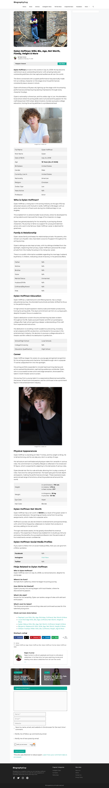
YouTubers (55, 772)
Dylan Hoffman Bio (35, 645)
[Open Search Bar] (93, 6)
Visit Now (45, 557)
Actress (37, 6)
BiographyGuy (21, 2)
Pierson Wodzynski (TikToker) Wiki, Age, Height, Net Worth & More (24, 678)
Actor (30, 6)
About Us (77, 770)
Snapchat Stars (69, 6)
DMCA (77, 772)
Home (24, 6)
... (25, 661)
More (86, 6)
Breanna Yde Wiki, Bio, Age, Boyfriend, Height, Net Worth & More (55, 678)
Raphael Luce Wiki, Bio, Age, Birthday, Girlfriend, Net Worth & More (42, 617)
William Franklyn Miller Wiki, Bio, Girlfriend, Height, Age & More (41, 629)
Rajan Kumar (22, 57)
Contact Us (78, 775)
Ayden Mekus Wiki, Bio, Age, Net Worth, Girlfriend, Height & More (42, 624)
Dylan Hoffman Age (22, 645)
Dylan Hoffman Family (49, 645)
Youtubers (79, 6)
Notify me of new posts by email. (27, 738)
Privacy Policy (79, 777)
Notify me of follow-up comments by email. (31, 734)
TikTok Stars (58, 6)
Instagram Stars (46, 6)
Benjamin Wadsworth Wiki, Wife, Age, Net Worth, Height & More (41, 626)
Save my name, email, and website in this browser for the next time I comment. (40, 728)
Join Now (62, 63)
